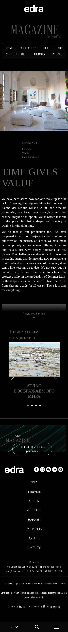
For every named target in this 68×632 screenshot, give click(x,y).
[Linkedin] (55, 469)
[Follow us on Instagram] (43, 469)
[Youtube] (61, 469)
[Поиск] (37, 627)
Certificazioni (6, 593)
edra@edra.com (13, 571)
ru (11, 626)
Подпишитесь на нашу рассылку (32, 449)
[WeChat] (49, 469)
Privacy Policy (46, 583)
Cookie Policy (60, 583)
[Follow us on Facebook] (37, 469)
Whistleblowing (21, 593)
